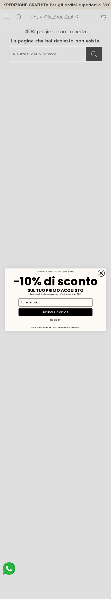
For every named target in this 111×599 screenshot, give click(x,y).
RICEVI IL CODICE (55, 312)
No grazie (55, 319)
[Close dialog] (101, 273)
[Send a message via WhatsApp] (9, 568)
